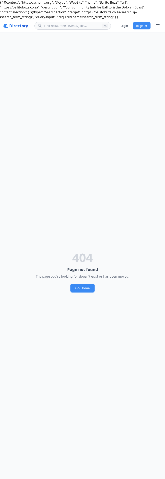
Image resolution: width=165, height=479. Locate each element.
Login (124, 26)
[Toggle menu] (158, 26)
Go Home (82, 288)
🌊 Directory (15, 25)
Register (141, 26)
